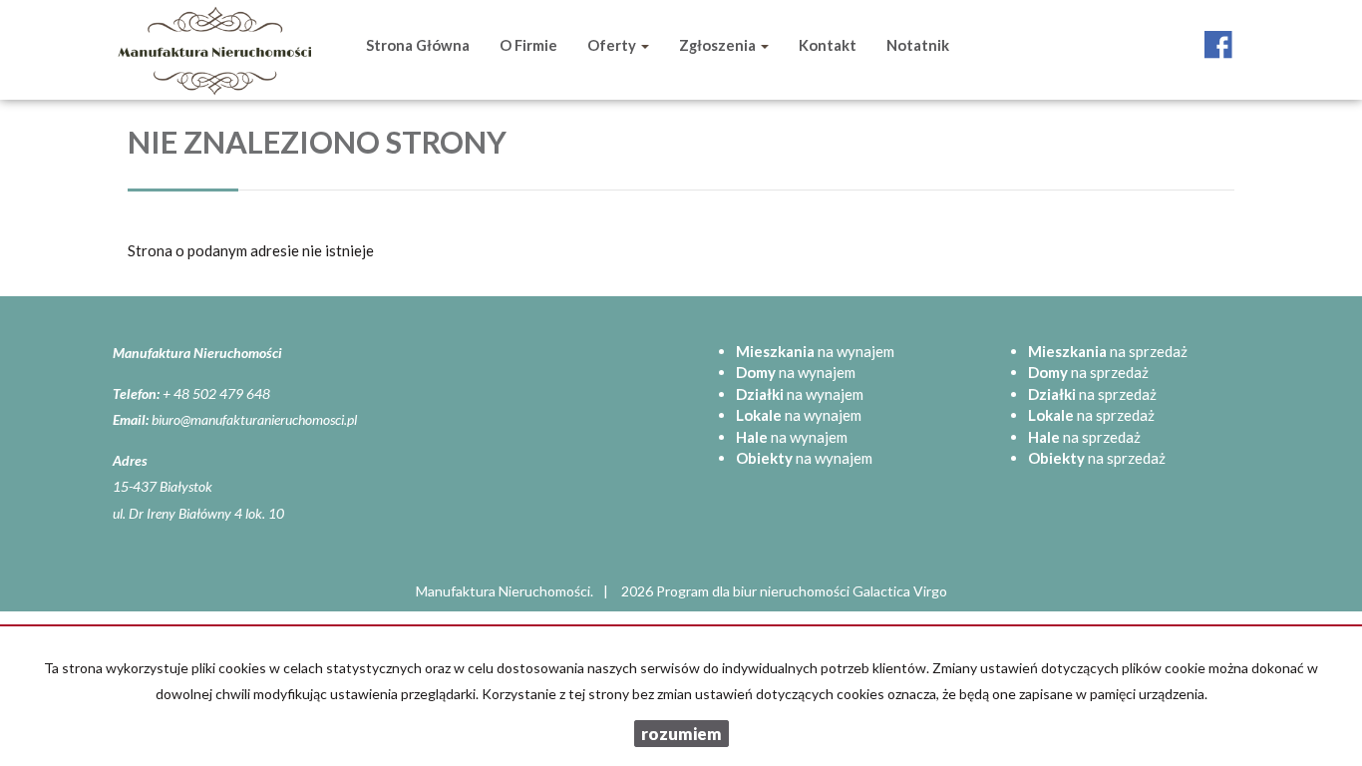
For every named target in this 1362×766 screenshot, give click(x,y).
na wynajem (815, 351)
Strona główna (418, 45)
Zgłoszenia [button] (719, 45)
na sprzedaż (1108, 351)
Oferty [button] (613, 45)
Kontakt (827, 45)
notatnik (917, 45)
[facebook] (1218, 35)
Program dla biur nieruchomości (754, 590)
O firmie (528, 45)
